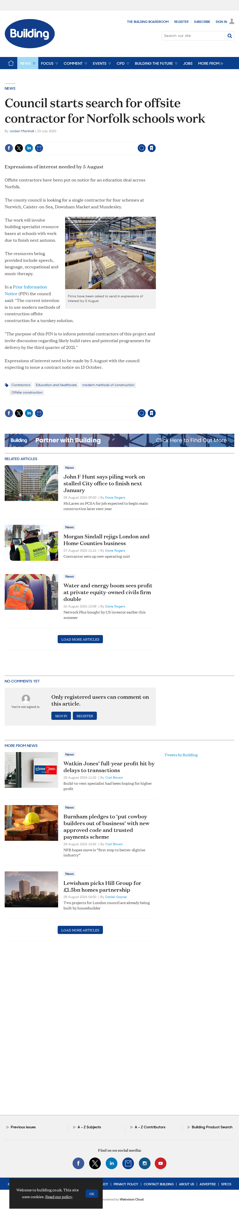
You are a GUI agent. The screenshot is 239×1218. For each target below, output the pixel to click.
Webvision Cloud (132, 1199)
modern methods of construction (108, 385)
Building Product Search (212, 1127)
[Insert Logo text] (30, 47)
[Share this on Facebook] (9, 148)
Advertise (208, 1184)
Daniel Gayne (116, 897)
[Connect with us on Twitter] (95, 1163)
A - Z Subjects (89, 1127)
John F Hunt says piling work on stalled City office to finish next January (104, 483)
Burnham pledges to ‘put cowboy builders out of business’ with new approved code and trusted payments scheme (106, 826)
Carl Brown (114, 777)
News (10, 88)
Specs (226, 1184)
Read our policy (58, 1196)
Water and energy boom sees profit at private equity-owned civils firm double (107, 592)
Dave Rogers (115, 497)
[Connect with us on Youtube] (161, 1163)
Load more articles (80, 639)
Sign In (221, 22)
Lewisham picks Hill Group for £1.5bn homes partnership (102, 886)
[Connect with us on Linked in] (111, 1163)
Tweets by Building (181, 754)
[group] (209, 63)
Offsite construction (26, 392)
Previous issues (23, 1127)
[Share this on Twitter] (19, 148)
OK (91, 1193)
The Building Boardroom (148, 22)
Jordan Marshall (22, 131)
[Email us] (128, 1163)
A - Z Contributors (150, 1127)
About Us (186, 1184)
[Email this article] (39, 148)
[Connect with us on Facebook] (78, 1163)
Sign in (93, 138)
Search (229, 35)
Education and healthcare (56, 385)
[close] (155, 138)
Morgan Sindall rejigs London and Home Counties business (106, 540)
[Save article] (152, 148)
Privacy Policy (126, 1184)
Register (181, 22)
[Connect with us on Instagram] (145, 1163)
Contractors (20, 385)
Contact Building (159, 1184)
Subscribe (202, 22)
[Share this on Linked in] (29, 148)
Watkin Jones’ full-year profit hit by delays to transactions (109, 767)
